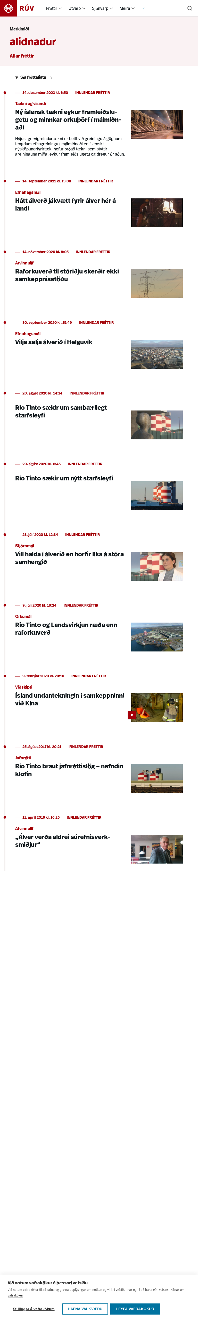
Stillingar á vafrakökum (34, 1309)
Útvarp (75, 8)
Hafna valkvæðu (85, 1309)
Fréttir (51, 8)
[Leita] (190, 8)
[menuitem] (60, 8)
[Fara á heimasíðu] (21, 8)
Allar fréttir (22, 56)
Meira (125, 8)
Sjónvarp (100, 8)
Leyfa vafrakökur (135, 1309)
